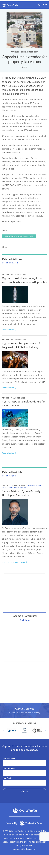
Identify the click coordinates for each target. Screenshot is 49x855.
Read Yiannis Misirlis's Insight (13, 562)
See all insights (9, 476)
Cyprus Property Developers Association (23, 487)
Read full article (8, 330)
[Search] (39, 5)
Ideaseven (31, 849)
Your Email (7, 778)
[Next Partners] (44, 730)
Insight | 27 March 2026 (14, 486)
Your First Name (9, 759)
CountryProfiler (31, 823)
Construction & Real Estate (19, 236)
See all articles (9, 263)
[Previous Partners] (4, 730)
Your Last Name (9, 768)
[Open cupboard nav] (45, 4)
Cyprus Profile (11, 5)
